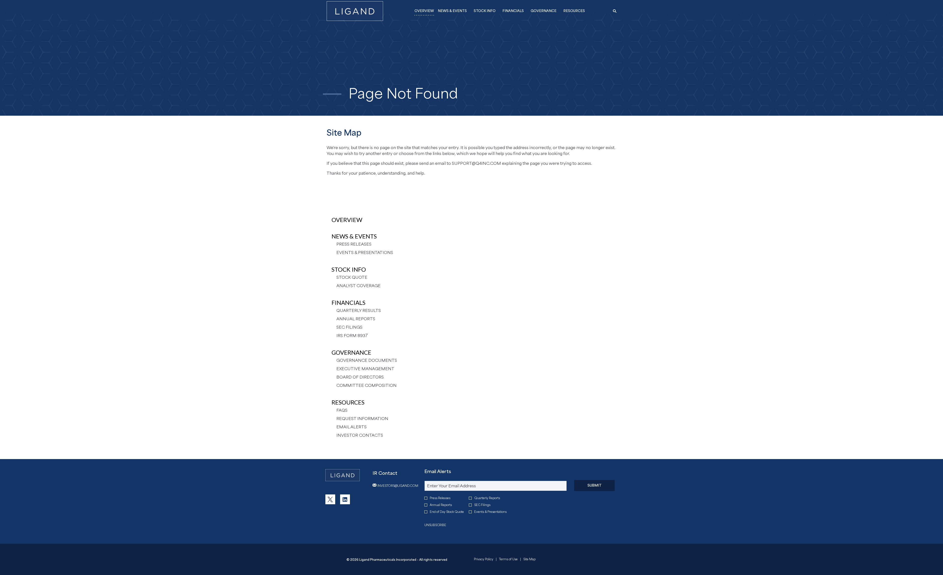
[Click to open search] (613, 11)
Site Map (529, 559)
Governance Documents (366, 360)
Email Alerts (351, 426)
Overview (347, 219)
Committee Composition (366, 385)
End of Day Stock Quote (447, 512)
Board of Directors (360, 377)
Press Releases (354, 244)
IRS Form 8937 (352, 335)
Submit (594, 485)
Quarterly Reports (487, 498)
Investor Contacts (359, 435)
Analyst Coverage (358, 285)
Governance (351, 352)
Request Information (362, 418)
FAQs (341, 410)
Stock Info (349, 269)
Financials (348, 302)
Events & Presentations (364, 252)
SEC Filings (349, 327)
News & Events (354, 236)
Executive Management (365, 368)
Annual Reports (355, 318)
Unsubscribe (435, 525)
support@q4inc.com (476, 163)
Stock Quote (351, 277)
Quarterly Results (358, 310)
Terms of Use (508, 559)
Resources (348, 402)
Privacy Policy (483, 559)
